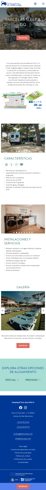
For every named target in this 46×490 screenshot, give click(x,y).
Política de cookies (23, 456)
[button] (35, 3)
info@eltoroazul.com (23, 438)
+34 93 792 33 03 (23, 422)
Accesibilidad (23, 462)
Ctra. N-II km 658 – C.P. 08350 (23, 413)
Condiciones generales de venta (23, 449)
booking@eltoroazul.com (23, 434)
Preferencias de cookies (23, 459)
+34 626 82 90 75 (23, 427)
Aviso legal (23, 446)
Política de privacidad (23, 453)
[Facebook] (20, 407)
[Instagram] (25, 407)
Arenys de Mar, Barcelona (23, 416)
